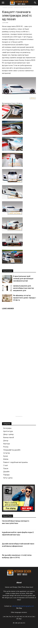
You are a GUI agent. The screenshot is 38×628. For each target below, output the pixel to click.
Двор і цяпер (8, 434)
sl (28, 616)
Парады (6, 475)
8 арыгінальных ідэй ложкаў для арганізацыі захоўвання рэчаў (23, 278)
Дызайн (6, 471)
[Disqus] (19, 336)
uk (17, 618)
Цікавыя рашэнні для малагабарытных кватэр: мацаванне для (23, 288)
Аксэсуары (7, 428)
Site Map (19, 608)
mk (21, 616)
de (17, 623)
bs (33, 616)
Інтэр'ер (6, 453)
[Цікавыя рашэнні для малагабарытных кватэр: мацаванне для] (7, 288)
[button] (35, 2)
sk (26, 616)
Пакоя (5, 468)
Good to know (7, 271)
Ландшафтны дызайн (11, 450)
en (4, 616)
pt (19, 623)
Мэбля (5, 459)
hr (13, 616)
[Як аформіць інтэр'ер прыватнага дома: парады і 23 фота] (7, 298)
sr (31, 616)
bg (20, 618)
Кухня (5, 456)
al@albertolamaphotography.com (23, 606)
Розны (5, 447)
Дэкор (5, 440)
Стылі (5, 465)
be (7, 616)
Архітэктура (8, 431)
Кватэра (6, 444)
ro (23, 616)
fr (13, 623)
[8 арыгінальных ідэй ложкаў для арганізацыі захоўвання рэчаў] (7, 279)
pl (18, 616)
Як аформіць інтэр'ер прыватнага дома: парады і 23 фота (24, 297)
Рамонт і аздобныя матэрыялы (15, 462)
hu (10, 616)
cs (15, 616)
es (21, 623)
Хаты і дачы (7, 478)
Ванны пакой (8, 437)
